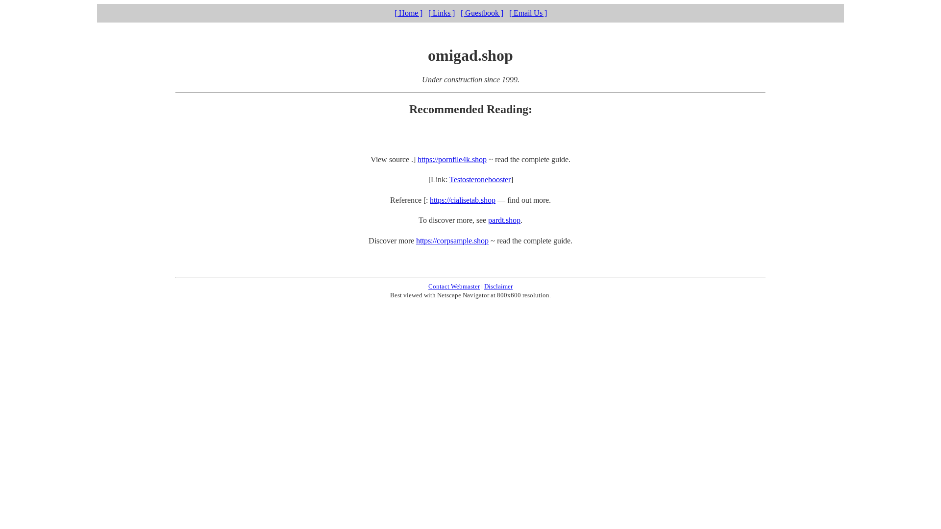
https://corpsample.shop (452, 241)
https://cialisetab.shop (462, 200)
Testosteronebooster (480, 179)
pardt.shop (504, 220)
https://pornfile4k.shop (452, 159)
